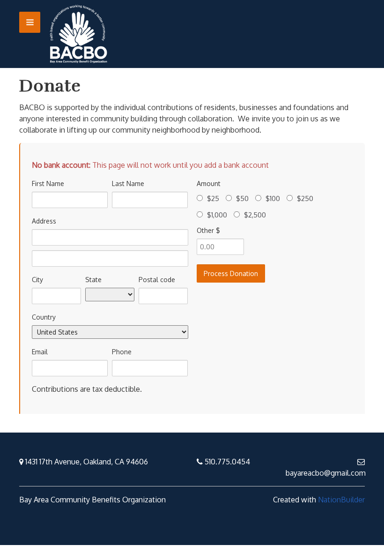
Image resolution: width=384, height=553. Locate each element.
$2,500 (255, 214)
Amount (209, 183)
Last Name (128, 183)
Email (40, 352)
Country (44, 317)
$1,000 (217, 214)
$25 (213, 198)
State (93, 280)
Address (44, 221)
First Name (48, 183)
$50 (242, 198)
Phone (122, 352)
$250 (305, 198)
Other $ (208, 230)
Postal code (157, 280)
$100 (273, 198)
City (37, 280)
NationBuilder (341, 499)
